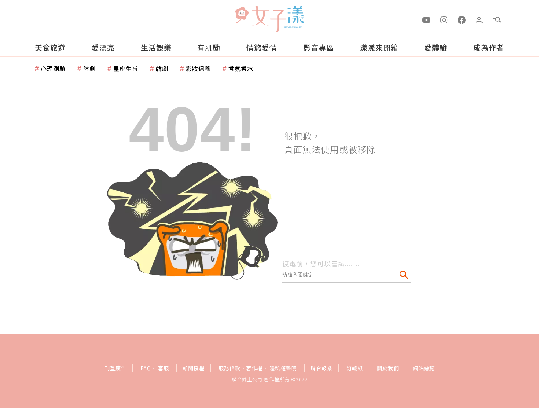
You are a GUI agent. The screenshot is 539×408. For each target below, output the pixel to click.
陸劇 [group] (89, 68)
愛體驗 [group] (435, 47)
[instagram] (444, 19)
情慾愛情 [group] (261, 47)
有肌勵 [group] (208, 47)
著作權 (254, 368)
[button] (496, 19)
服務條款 (230, 368)
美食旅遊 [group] (50, 47)
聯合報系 (322, 368)
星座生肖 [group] (125, 68)
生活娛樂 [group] (156, 47)
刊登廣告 (115, 368)
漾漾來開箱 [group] (379, 47)
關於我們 (388, 368)
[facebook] (461, 19)
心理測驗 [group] (53, 68)
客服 (163, 368)
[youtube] (426, 19)
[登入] (479, 19)
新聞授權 (194, 368)
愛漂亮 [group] (103, 47)
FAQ (145, 368)
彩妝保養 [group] (198, 68)
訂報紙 (354, 368)
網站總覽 (424, 368)
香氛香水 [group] (240, 68)
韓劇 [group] (162, 68)
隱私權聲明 (283, 368)
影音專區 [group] (318, 47)
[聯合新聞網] (242, 15)
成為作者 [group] (488, 47)
